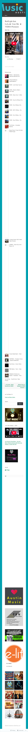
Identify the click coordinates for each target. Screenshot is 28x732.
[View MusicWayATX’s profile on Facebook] (5, 470)
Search (6, 401)
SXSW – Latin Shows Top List (15, 85)
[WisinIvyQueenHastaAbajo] (9, 695)
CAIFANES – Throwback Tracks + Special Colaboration (16, 359)
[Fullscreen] (21, 436)
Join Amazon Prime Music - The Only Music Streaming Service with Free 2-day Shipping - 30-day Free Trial (13, 443)
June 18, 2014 (13, 30)
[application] (14, 433)
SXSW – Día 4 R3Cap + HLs (15, 115)
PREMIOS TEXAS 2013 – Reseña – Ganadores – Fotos (15, 374)
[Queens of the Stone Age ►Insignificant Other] (18, 685)
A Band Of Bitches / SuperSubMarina (13, 80)
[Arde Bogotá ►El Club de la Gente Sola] (18, 695)
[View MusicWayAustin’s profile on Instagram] (7, 470)
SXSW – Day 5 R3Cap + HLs (15, 120)
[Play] (7, 436)
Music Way (7, 30)
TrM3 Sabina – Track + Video (15, 369)
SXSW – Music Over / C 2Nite (15, 95)
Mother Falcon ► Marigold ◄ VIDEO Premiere (21, 386)
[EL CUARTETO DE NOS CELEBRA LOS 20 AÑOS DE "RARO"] (18, 676)
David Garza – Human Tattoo (15, 364)
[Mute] (19, 436)
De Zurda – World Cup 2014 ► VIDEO (9, 385)
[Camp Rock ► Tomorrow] (9, 704)
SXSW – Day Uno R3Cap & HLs (16, 100)
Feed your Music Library (10, 397)
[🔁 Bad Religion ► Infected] (18, 714)
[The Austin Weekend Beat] (9, 676)
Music (13, 66)
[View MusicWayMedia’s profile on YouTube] (8, 470)
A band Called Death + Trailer (15, 354)
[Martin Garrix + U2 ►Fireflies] (9, 685)
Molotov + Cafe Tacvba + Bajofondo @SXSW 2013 (14, 75)
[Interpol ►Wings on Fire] (9, 714)
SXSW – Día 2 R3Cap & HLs (15, 105)
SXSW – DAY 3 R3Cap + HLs (15, 110)
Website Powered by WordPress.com (12, 725)
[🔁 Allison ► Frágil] (18, 704)
